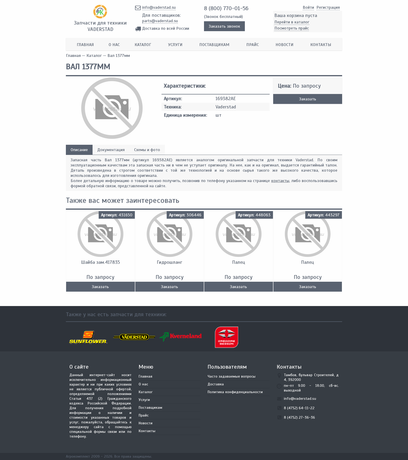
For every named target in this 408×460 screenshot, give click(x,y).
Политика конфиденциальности (235, 392)
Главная (85, 44)
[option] (89, 337)
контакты (280, 180)
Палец (238, 262)
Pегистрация (328, 7)
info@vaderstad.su (159, 7)
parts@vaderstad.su (160, 20)
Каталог (143, 44)
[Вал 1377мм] (112, 137)
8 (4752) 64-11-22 (299, 408)
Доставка (216, 384)
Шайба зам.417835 (100, 262)
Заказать (307, 99)
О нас (114, 44)
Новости (284, 44)
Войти (308, 7)
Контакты (320, 44)
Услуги (175, 44)
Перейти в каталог (291, 22)
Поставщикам (214, 44)
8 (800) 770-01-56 (226, 8)
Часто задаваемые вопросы (231, 376)
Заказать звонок (224, 26)
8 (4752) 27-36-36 (299, 417)
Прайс (252, 44)
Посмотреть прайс (291, 28)
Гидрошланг (169, 262)
